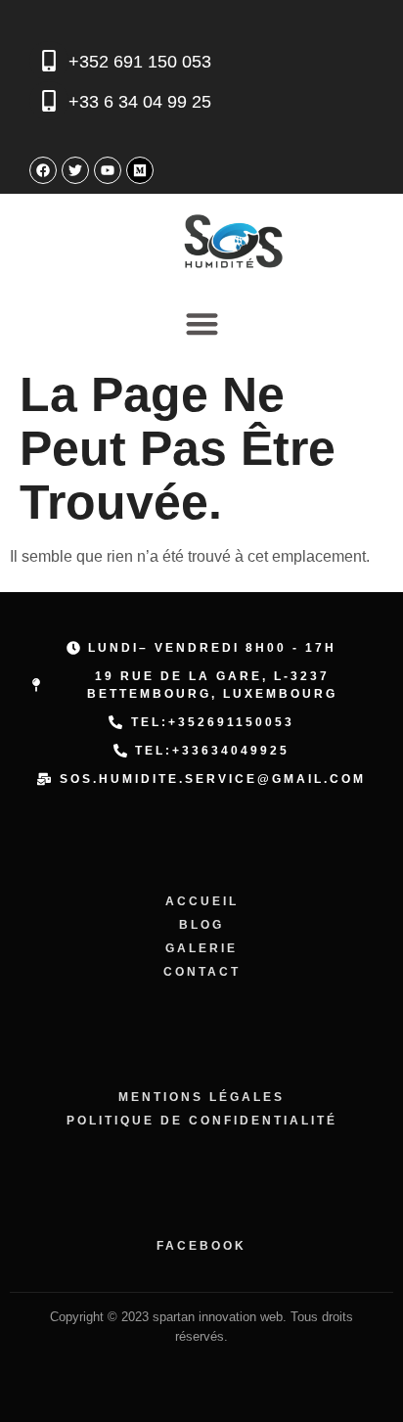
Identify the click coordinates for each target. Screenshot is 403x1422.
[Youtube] (107, 170)
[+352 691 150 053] (48, 60)
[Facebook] (43, 170)
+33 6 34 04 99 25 (139, 102)
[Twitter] (75, 170)
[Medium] (140, 170)
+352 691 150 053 (139, 61)
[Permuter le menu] (202, 323)
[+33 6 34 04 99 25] (48, 100)
